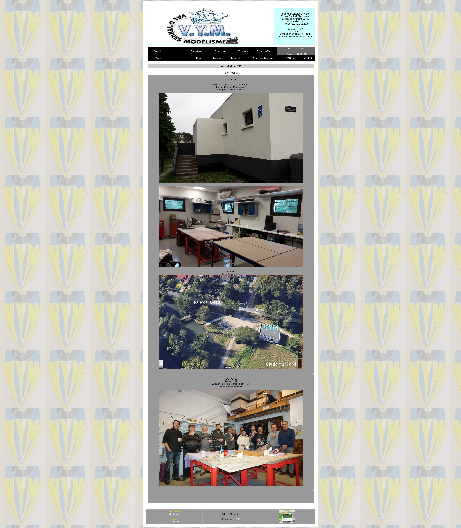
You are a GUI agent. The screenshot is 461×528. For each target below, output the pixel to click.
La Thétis (174, 521)
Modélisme (174, 514)
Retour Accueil (231, 73)
